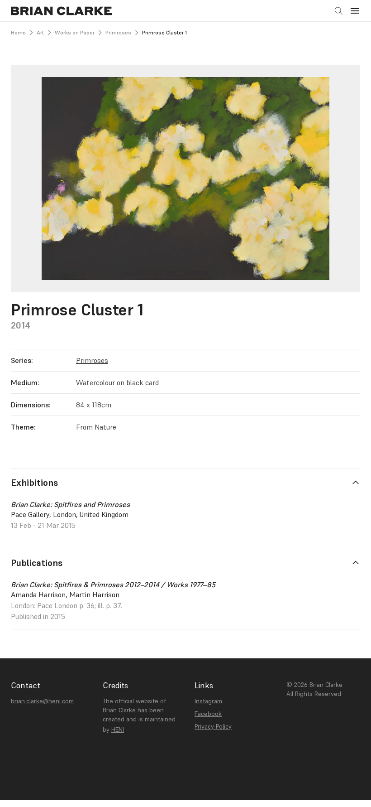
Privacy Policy (213, 726)
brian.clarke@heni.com (42, 701)
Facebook (208, 714)
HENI (117, 729)
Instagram (208, 701)
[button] (354, 10)
